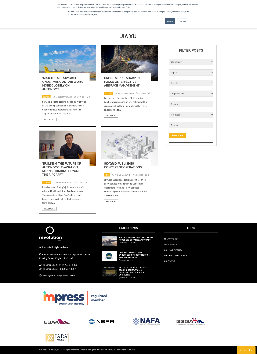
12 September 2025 (128, 278)
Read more (49, 119)
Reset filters (177, 135)
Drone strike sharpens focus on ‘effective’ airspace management (122, 81)
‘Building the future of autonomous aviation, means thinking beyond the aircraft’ (61, 169)
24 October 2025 (127, 260)
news (107, 175)
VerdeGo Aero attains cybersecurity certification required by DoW (134, 255)
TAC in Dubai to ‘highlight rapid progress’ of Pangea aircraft (136, 238)
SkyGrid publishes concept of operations (123, 165)
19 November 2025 (128, 243)
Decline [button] (183, 21)
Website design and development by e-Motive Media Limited (107, 350)
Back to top (246, 350)
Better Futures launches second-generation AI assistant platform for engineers (133, 271)
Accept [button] (170, 21)
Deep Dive (47, 97)
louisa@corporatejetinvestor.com (59, 275)
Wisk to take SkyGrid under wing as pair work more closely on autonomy (62, 83)
